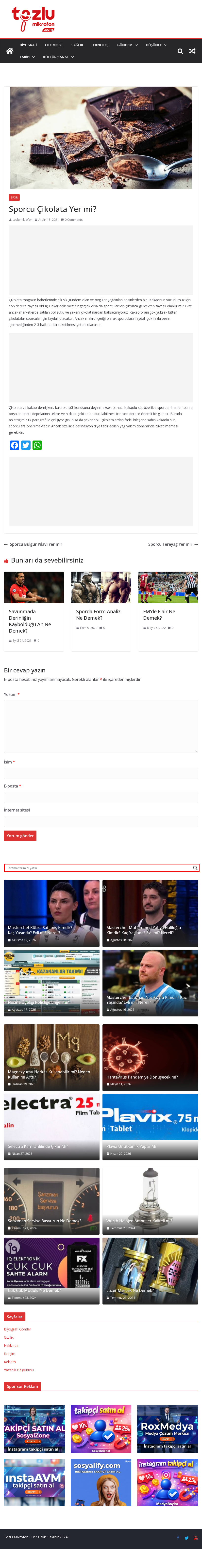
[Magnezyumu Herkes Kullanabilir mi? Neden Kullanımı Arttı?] (52, 1057)
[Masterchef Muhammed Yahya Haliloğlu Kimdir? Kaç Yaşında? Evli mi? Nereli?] (150, 913)
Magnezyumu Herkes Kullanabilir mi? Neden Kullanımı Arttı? (49, 1074)
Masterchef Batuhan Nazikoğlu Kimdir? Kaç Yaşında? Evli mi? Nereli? (146, 1000)
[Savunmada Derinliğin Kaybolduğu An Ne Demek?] (34, 575)
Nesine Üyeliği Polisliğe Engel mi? (38, 1002)
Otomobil (54, 45)
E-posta (12, 786)
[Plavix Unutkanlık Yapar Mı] (150, 1117)
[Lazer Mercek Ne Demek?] (150, 1271)
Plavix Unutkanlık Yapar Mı (131, 1146)
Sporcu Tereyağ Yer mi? (170, 544)
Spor (14, 197)
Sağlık (77, 45)
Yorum (12, 694)
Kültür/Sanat (56, 56)
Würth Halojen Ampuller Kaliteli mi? (139, 1221)
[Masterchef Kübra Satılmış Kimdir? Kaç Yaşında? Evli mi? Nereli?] (52, 913)
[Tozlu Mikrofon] (10, 51)
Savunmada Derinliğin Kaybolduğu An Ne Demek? (30, 621)
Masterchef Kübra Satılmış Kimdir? (40, 927)
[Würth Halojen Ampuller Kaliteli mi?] (150, 1201)
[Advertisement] (101, 260)
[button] (135, 45)
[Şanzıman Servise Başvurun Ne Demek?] (52, 1201)
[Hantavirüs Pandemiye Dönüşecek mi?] (150, 1057)
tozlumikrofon (23, 220)
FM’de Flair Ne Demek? (159, 614)
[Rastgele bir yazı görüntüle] (192, 51)
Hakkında (11, 1345)
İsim (9, 762)
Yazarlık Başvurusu (19, 1370)
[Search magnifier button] (195, 867)
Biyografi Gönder (17, 1329)
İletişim (9, 1353)
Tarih (25, 56)
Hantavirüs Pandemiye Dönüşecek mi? (142, 1077)
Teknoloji (100, 45)
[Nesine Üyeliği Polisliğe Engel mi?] (52, 983)
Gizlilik (9, 1337)
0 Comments (74, 220)
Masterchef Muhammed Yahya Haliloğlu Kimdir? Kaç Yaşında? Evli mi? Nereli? (143, 930)
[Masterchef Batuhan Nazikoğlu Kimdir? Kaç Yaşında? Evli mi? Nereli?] (150, 983)
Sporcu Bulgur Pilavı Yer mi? (36, 544)
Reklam (10, 1361)
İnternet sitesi (17, 810)
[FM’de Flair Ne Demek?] (168, 575)
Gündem (125, 45)
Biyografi (28, 45)
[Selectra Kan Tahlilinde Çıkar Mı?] (52, 1127)
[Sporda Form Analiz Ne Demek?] (101, 575)
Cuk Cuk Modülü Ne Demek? (34, 1290)
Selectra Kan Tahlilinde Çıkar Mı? (38, 1146)
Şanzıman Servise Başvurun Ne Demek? (44, 1221)
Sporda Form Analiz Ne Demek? (98, 614)
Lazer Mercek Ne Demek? (130, 1290)
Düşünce (154, 45)
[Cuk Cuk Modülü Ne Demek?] (52, 1263)
